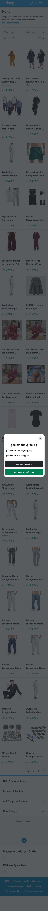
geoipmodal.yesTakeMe (24, 472)
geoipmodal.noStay (24, 464)
